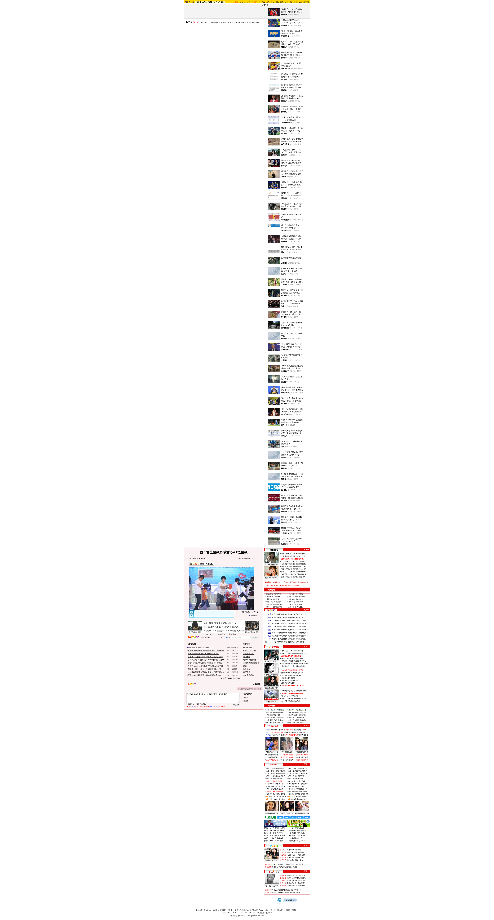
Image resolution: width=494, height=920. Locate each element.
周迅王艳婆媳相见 (287, 757)
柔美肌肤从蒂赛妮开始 (274, 604)
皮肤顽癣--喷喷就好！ (295, 599)
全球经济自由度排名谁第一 (297, 627)
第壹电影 (283, 855)
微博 (295, 2)
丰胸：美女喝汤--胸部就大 (297, 720)
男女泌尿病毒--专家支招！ (275, 717)
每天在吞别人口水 (271, 886)
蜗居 (299, 656)
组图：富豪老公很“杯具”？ (275, 779)
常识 (269, 627)
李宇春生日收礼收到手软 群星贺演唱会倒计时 (206, 669)
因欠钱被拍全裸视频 (271, 565)
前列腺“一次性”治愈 (295, 604)
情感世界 (283, 883)
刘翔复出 (286, 582)
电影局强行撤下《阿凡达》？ (298, 642)
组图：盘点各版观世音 (296, 776)
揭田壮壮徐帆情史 (272, 752)
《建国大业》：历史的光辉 (296, 855)
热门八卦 (283, 850)
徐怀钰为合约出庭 (287, 813)
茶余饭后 (274, 764)
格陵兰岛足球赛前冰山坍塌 (290, 701)
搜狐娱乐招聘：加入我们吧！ (298, 791)
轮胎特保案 (302, 582)
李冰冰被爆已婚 (286, 752)
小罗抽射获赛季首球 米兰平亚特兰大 (293, 691)
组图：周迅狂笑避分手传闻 (275, 768)
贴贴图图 (283, 878)
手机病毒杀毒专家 (277, 735)
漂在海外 (268, 890)
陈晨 (282, 572)
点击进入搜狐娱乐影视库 (274, 791)
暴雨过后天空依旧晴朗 (292, 892)
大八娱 (283, 561)
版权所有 (269, 913)
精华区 (246, 697)
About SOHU (263, 910)
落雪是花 (284, 574)
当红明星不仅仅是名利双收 (296, 880)
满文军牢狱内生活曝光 (299, 797)
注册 (193, 706)
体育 (241, 2)
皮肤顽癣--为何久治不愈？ (275, 720)
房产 (267, 2)
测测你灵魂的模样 (195, 632)
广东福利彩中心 (249, 651)
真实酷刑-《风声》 (271, 662)
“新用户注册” (213, 706)
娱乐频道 (204, 22)
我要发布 (256, 684)
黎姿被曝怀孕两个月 (272, 813)
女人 (272, 2)
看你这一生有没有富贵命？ (214, 631)
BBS (300, 2)
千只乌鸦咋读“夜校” (278, 620)
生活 (269, 623)
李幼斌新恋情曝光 (302, 755)
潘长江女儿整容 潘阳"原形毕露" (292, 673)
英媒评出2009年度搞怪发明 (296, 878)
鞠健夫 (283, 554)
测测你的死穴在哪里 (252, 632)
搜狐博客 (274, 550)
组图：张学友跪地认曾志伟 (297, 771)
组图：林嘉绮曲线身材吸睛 (275, 771)
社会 (269, 642)
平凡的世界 (294, 732)
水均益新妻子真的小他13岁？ (298, 614)
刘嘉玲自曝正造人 (287, 760)
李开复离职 (293, 582)
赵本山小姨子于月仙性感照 (295, 561)
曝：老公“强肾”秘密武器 (274, 723)
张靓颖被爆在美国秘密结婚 (297, 564)
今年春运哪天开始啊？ (279, 642)
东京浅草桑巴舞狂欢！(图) (275, 784)
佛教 (245, 666)
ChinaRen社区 (274, 871)
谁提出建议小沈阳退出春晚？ (298, 630)
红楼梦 (304, 730)
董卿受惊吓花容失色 (294, 850)
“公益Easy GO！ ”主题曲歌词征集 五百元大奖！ (288, 864)
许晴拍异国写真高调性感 (295, 852)
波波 (282, 577)
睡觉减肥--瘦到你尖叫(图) (275, 712)
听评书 (268, 730)
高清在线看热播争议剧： (289, 656)
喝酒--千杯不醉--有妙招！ (297, 723)
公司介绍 (272, 910)
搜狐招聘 (223, 910)
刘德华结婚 (295, 585)
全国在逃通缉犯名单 (251, 663)
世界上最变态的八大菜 (235, 631)
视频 (277, 2)
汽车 (263, 2)
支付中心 (216, 910)
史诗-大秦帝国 (286, 658)
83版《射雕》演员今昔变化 (275, 786)
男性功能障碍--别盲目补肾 (297, 715)
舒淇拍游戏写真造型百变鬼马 (298, 794)
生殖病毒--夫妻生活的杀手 (297, 710)
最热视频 (275, 647)
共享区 (268, 735)
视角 (269, 620)
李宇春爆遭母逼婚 (272, 757)
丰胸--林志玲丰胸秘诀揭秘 (275, 710)
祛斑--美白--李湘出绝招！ (297, 717)
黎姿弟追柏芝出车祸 (302, 813)
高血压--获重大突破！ (295, 602)
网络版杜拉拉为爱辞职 (296, 786)
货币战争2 (302, 732)
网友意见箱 (290, 900)
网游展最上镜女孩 (271, 578)
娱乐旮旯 (283, 880)
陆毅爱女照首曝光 (302, 757)
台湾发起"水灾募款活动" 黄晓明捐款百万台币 (206, 660)
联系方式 (245, 910)
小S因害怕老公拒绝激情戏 (297, 574)
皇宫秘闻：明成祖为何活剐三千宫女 (293, 661)
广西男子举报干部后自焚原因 (296, 620)
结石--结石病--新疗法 (273, 602)
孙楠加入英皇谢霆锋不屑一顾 (295, 577)
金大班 (300, 658)
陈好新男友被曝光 (302, 760)
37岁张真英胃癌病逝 (271, 675)
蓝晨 (282, 569)
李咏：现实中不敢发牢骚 (277, 797)
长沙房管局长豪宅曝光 (279, 630)
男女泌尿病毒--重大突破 (296, 597)
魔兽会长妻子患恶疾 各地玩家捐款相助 (203, 654)
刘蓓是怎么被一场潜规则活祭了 (295, 566)
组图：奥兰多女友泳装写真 (297, 773)
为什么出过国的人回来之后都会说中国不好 (286, 890)
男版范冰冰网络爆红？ (279, 636)
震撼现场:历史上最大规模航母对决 (293, 666)
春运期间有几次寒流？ (279, 623)
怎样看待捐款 (248, 654)
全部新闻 (287, 910)
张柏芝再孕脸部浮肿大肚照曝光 (295, 572)
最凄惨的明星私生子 (272, 860)
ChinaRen (203, 2)
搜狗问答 (271, 610)
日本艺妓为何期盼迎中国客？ (298, 639)
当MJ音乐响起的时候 (298, 799)
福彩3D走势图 (303, 735)
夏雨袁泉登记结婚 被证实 (290, 680)
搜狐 (198, 2)
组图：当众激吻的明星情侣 (275, 776)
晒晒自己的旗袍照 (278, 892)
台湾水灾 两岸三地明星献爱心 (233, 22)
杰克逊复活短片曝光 (271, 688)
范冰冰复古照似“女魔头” (295, 860)
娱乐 (248, 2)
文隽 (282, 556)
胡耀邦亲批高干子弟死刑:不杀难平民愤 (294, 664)
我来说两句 (242, 558)
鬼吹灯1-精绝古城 (277, 732)
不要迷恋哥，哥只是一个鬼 (296, 875)
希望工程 (246, 672)
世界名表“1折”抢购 (272, 599)
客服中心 (238, 910)
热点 (269, 636)
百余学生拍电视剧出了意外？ (298, 623)
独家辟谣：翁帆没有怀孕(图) (296, 554)
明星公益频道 (215, 22)
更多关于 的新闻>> (230, 678)
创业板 (272, 585)
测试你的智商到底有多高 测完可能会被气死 (221, 627)
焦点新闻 (283, 875)
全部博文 (295, 910)
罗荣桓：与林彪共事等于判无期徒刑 (293, 653)
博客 (291, 2)
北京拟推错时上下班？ (279, 617)
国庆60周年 (280, 585)
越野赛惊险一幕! (271, 702)
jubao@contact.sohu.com (255, 916)
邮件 (286, 2)
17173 (210, 2)
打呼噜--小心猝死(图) (273, 597)
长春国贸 (284, 564)
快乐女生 (288, 585)
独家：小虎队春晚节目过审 (297, 768)
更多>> (306, 549)
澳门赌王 (246, 657)
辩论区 (246, 701)
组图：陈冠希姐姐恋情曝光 (275, 773)
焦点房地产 (216, 2)
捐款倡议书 (247, 669)
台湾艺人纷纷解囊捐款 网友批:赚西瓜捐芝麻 (205, 666)
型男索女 (283, 886)
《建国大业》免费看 (288, 678)
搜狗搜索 (193, 637)
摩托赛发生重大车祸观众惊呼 (298, 784)
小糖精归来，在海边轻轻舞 (296, 886)
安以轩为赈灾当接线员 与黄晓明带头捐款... (205, 663)
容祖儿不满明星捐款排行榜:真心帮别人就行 (205, 657)
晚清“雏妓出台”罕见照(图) (297, 781)
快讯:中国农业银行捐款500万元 (200, 647)
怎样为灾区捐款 (249, 660)
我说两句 (306, 2)
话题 (269, 633)
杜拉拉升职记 (288, 730)
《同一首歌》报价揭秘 (277, 799)
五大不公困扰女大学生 (279, 633)
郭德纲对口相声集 (277, 730)
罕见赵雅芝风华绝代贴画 (295, 857)
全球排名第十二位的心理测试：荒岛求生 (220, 634)
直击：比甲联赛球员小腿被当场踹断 (293, 698)
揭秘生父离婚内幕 (302, 752)
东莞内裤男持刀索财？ (279, 639)
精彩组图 (283, 857)
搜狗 (222, 2)
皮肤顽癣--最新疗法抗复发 (297, 712)
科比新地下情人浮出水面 (289, 696)
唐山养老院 (247, 647)
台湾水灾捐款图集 (253, 22)
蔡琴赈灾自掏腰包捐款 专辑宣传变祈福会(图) (206, 651)
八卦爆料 (283, 852)
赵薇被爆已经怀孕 (272, 755)
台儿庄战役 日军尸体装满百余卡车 (293, 651)
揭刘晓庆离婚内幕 (287, 755)
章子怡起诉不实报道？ (279, 614)
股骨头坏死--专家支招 (295, 607)
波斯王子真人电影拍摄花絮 (275, 794)
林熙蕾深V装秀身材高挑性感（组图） (285, 867)
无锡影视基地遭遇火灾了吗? (297, 617)
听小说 (268, 732)
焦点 (269, 617)
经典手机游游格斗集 (291, 735)
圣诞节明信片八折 (272, 760)
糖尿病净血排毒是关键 (274, 607)
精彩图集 (268, 867)
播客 (281, 2)
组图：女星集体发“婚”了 (296, 779)
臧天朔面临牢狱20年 (288, 683)
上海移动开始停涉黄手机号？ (298, 633)
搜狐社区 (274, 846)
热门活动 (268, 864)
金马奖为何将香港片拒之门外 (295, 556)
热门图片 (283, 860)
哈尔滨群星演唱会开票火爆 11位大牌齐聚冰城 (206, 672)
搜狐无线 (274, 726)
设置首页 (199, 910)
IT (259, 2)
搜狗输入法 (207, 910)
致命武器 (295, 658)
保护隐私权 (254, 910)
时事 (269, 639)
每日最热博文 (277, 582)
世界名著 (287, 732)
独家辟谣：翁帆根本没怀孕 (297, 789)
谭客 (282, 566)
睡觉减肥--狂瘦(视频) (273, 594)
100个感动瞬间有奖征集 (274, 789)
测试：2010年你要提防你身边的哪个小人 (220, 623)
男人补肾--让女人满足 (295, 594)
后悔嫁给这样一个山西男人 (296, 883)
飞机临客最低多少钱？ (279, 627)
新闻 (269, 630)
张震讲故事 (297, 730)
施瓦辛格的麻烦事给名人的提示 (295, 569)
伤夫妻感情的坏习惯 (273, 715)
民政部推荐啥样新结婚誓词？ (298, 636)
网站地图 (280, 910)
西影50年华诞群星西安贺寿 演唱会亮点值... (205, 675)
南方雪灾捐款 (248, 675)
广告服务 (231, 910)
